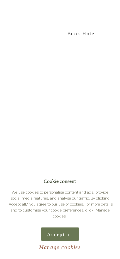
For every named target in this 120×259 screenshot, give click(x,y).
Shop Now (37, 33)
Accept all (60, 234)
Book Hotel (81, 33)
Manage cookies (60, 247)
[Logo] (93, 14)
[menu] (11, 15)
